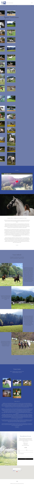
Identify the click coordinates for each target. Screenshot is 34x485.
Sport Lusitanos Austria (9, 2)
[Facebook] (31, 5)
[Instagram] (32, 5)
